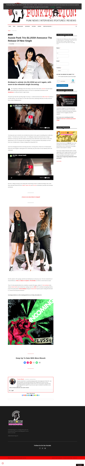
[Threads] (31, 395)
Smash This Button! (62, 85)
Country (59, 67)
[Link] (34, 362)
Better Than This (45, 96)
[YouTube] (31, 362)
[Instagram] (28, 362)
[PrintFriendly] (39, 395)
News (14, 26)
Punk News (14, 30)
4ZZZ (35, 287)
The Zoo (35, 185)
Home (10, 26)
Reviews (39, 26)
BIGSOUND (33, 288)
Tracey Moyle (11, 43)
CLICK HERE (59, 161)
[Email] (28, 395)
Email (58, 61)
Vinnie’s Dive (28, 185)
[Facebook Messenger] (27, 395)
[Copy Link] (36, 395)
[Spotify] (37, 362)
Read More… (59, 7)
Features (34, 26)
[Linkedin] (37, 395)
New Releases (20, 26)
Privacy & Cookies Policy (67, 457)
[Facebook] (25, 362)
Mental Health (14, 287)
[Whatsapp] (34, 395)
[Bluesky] (30, 395)
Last (57, 58)
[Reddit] (25, 395)
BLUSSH (43, 88)
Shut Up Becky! (46, 285)
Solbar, (23, 185)
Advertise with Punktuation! (57, 457)
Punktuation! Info (47, 26)
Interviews (27, 26)
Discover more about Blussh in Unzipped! (31, 197)
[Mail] (40, 362)
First (57, 53)
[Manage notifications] (3, 463)
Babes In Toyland (25, 280)
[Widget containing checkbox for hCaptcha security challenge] (66, 81)
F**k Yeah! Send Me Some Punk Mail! (67, 76)
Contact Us (75, 457)
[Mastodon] (33, 395)
